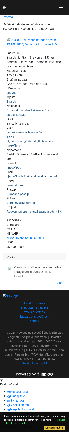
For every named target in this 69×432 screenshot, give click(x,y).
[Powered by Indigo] (34, 374)
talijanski (38, 176)
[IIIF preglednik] (8, 49)
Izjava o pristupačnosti (34, 316)
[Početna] (4, 7)
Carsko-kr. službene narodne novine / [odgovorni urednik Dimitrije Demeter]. (37, 271)
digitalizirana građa (19, 141)
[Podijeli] (11, 49)
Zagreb (11, 101)
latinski (25, 176)
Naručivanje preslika (34, 307)
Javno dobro (15, 185)
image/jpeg (14, 167)
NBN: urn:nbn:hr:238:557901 (25, 238)
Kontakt (35, 321)
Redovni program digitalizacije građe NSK (34, 211)
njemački (12, 176)
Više (59, 283)
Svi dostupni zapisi (34, 363)
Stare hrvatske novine (21, 202)
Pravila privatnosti (34, 312)
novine (11, 132)
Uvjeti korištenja (34, 303)
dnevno (11, 92)
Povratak (8, 17)
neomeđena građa (30, 132)
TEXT (10, 136)
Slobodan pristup (18, 194)
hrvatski (52, 176)
